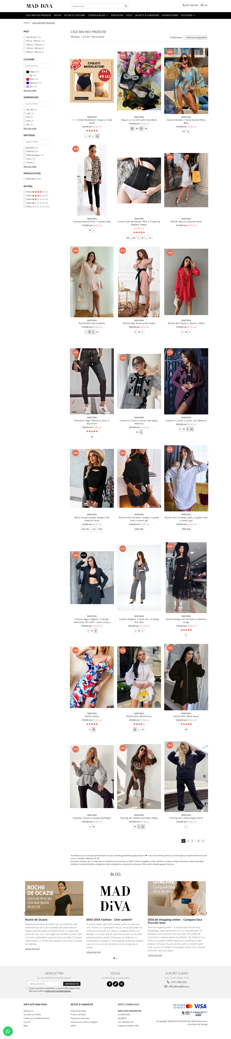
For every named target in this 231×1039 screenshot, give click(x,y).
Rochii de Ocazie (36, 919)
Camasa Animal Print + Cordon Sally (92, 221)
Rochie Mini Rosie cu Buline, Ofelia (186, 323)
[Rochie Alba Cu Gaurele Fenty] (186, 180)
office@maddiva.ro (178, 986)
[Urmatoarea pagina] (203, 841)
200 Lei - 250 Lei (33, 52)
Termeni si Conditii (32, 1014)
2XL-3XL (30, 109)
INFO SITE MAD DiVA (35, 1004)
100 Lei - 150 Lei (33, 44)
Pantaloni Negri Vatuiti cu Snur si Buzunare (91, 422)
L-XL (28, 113)
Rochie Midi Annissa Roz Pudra (139, 323)
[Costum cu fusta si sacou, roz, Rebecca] (186, 381)
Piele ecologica (33, 155)
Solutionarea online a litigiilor (84, 1022)
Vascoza (30, 151)
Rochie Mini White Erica (138, 716)
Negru (32, 71)
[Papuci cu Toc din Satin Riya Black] (139, 80)
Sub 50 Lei (31, 37)
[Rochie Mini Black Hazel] (186, 677)
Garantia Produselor (80, 1018)
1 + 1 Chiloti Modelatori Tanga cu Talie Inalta (92, 121)
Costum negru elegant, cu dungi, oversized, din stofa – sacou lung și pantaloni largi (92, 621)
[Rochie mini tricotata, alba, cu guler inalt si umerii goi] (186, 478)
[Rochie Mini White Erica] (139, 677)
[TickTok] (115, 984)
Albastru (33, 82)
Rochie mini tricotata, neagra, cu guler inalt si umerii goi (139, 519)
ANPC (73, 1025)
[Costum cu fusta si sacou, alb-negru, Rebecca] (139, 381)
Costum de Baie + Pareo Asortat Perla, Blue (186, 121)
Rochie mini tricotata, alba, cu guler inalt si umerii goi (186, 519)
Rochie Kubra (92, 716)
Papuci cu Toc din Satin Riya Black (139, 119)
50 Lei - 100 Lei (33, 40)
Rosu (32, 79)
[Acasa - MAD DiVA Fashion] (39, 6)
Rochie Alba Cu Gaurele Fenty (186, 221)
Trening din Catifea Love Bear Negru (139, 817)
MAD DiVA (31, 178)
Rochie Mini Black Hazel (186, 716)
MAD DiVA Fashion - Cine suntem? (109, 919)
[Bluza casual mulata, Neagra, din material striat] (92, 478)
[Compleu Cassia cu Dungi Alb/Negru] (92, 776)
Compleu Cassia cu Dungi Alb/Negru (92, 817)
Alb (31, 75)
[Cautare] (126, 6)
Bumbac (30, 147)
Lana (28, 158)
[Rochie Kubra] (92, 677)
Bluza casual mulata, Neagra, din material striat (91, 519)
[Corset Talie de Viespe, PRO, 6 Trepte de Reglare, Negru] (139, 180)
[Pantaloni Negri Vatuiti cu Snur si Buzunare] (92, 381)
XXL (28, 117)
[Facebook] (109, 984)
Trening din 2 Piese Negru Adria (186, 817)
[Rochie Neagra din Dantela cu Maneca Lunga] (186, 577)
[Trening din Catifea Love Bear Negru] (139, 776)
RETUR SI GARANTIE (82, 1004)
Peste (29, 191)
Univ (28, 120)
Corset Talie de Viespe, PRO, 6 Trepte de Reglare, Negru (139, 223)
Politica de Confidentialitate (58, 991)
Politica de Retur (78, 1014)
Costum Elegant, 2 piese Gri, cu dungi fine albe (139, 621)
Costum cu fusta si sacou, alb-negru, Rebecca (139, 422)
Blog (26, 1025)
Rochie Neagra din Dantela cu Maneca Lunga (186, 621)
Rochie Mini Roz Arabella (92, 323)
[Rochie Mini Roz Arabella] (92, 281)
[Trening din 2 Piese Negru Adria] (186, 776)
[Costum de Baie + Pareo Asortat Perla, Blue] (186, 81)
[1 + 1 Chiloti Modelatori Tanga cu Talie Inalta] (92, 81)
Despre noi (29, 1010)
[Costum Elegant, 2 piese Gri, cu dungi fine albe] (139, 578)
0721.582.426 (178, 982)
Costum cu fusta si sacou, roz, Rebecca (186, 420)
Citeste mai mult (32, 948)
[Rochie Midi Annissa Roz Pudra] (139, 281)
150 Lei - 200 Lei (33, 48)
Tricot (29, 162)
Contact (27, 1022)
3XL (28, 124)
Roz (31, 86)
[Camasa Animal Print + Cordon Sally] (92, 180)
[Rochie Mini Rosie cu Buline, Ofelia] (186, 282)
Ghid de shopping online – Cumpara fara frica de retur (175, 921)
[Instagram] (121, 984)
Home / (28, 22)
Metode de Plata (78, 1010)
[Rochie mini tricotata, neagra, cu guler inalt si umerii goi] (139, 478)
